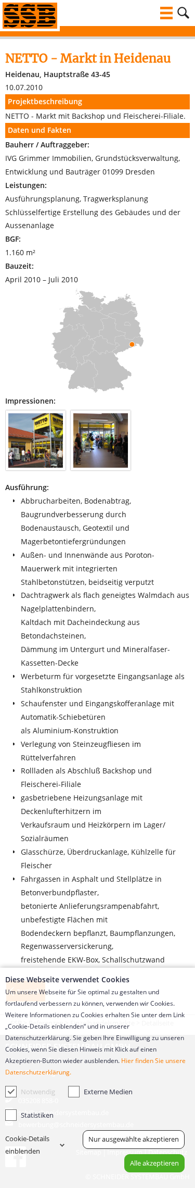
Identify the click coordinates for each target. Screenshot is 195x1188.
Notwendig (38, 1091)
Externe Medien (108, 1091)
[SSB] (30, 16)
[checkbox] (11, 1091)
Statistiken (37, 1115)
